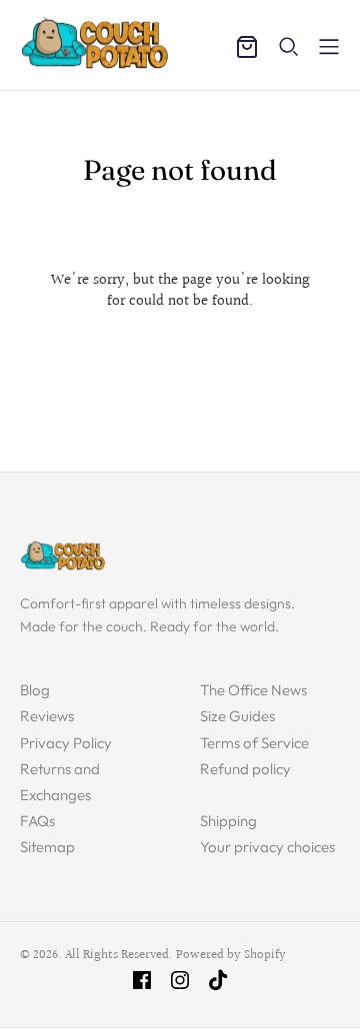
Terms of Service (254, 742)
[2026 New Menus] (329, 47)
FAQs (37, 820)
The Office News (253, 689)
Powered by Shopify (231, 955)
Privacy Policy (66, 742)
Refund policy (245, 768)
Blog (35, 689)
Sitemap (47, 846)
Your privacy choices (267, 846)
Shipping (228, 820)
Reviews (47, 715)
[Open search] (289, 47)
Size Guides (237, 715)
